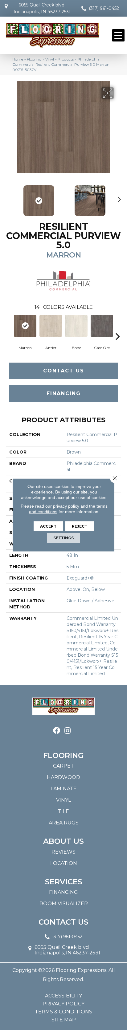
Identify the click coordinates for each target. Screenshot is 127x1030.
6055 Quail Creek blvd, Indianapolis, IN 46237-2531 (42, 8)
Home (17, 59)
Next (118, 198)
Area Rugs (64, 823)
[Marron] (25, 326)
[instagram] (67, 731)
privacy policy (66, 506)
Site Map (63, 1019)
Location (63, 863)
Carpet (63, 766)
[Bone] (76, 326)
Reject (79, 526)
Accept (48, 526)
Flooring (34, 59)
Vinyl (49, 59)
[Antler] (50, 326)
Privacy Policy (63, 1003)
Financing (64, 393)
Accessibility (63, 995)
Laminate (64, 789)
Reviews (63, 852)
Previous (9, 198)
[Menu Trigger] (118, 35)
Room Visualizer (63, 903)
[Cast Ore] (102, 326)
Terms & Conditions (63, 1011)
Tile (63, 811)
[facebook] (56, 731)
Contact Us (63, 371)
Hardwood (63, 777)
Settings (63, 538)
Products (66, 59)
